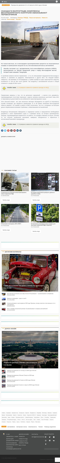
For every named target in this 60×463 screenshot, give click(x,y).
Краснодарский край (52, 415)
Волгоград (10, 19)
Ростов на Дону (29, 419)
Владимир (39, 412)
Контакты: (35, 434)
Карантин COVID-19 (31, 415)
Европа (3, 415)
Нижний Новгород (29, 417)
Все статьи (22, 445)
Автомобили (6, 255)
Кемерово (39, 415)
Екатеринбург (9, 415)
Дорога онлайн (6, 332)
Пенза (42, 417)
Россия (18, 19)
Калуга (24, 415)
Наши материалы (35, 17)
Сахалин (4, 421)
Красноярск (4, 417)
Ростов (23, 419)
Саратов (51, 419)
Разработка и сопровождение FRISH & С (49, 459)
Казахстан (20, 415)
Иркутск (14, 415)
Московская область (20, 417)
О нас (8, 434)
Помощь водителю (50, 427)
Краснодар (44, 415)
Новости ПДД (23, 438)
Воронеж (50, 412)
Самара (38, 419)
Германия (55, 412)
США (34, 419)
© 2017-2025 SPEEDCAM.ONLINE (8, 458)
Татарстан (9, 421)
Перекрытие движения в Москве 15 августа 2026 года (27, 5)
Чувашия (28, 421)
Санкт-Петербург (44, 419)
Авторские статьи (14, 255)
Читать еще (6, 200)
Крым (9, 417)
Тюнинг (40, 427)
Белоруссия (21, 412)
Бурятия (27, 412)
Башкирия (8, 412)
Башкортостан (15, 412)
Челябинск (23, 421)
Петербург (47, 417)
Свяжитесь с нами (12, 436)
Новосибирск (36, 417)
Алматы (3, 412)
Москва (12, 417)
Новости (44, 17)
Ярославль (37, 421)
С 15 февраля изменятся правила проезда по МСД (33, 87)
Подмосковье (53, 417)
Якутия (32, 421)
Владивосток (33, 412)
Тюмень (14, 421)
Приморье (4, 419)
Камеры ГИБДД (23, 17)
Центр (18, 421)
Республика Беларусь (11, 419)
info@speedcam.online (39, 437)
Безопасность (32, 427)
